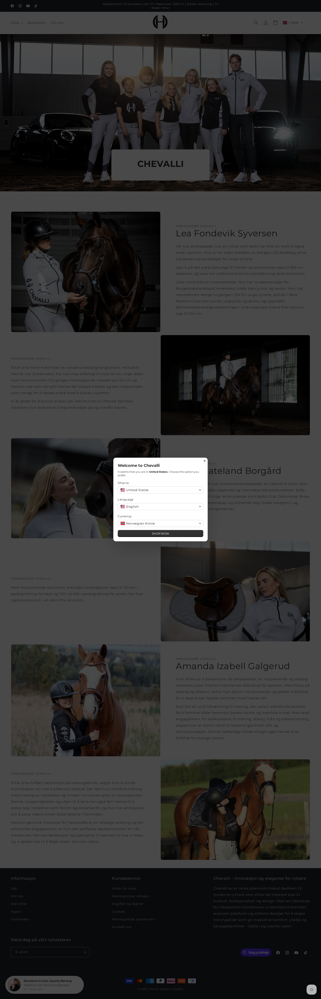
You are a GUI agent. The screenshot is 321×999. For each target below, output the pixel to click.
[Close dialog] (204, 461)
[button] (160, 490)
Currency (125, 516)
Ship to (123, 483)
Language (126, 499)
